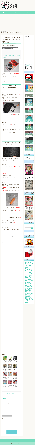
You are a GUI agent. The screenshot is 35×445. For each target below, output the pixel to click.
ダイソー (4, 47)
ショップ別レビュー (20, 12)
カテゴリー (26, 157)
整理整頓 (29, 293)
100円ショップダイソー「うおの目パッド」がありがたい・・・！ (5, 386)
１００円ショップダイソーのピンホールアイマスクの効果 (15, 369)
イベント (30, 267)
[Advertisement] (17, 23)
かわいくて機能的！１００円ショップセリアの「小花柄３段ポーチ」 (29, 134)
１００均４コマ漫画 (31, 12)
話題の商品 (29, 299)
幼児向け (28, 291)
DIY (26, 262)
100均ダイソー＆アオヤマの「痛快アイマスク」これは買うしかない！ (5, 378)
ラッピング (30, 279)
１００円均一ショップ (10, 47)
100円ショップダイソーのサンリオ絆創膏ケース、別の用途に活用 (10, 386)
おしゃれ (28, 264)
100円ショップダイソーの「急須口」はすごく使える (29, 128)
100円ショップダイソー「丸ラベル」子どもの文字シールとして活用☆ (29, 111)
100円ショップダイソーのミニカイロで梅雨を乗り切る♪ (15, 378)
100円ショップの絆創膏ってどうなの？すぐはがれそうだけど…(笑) (10, 378)
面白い (27, 302)
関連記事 (4, 57)
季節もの (30, 289)
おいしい (30, 262)
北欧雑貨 (31, 288)
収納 (26, 289)
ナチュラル (30, 275)
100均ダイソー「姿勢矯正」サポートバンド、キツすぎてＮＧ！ (15, 386)
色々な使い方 (29, 297)
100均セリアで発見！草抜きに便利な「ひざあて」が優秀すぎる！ (29, 120)
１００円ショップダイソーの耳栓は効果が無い (5, 361)
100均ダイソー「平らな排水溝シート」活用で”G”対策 (29, 104)
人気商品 (30, 282)
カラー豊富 (28, 270)
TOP (4, 31)
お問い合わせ (9, 12)
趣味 (29, 300)
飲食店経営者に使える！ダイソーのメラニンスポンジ (10, 369)
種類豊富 (28, 296)
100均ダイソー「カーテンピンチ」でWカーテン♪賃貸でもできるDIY (5, 369)
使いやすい (29, 283)
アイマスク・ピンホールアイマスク (8, 48)
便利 (29, 286)
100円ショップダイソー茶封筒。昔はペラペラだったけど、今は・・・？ (29, 90)
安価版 (27, 290)
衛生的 (27, 298)
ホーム (3, 12)
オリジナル (31, 269)
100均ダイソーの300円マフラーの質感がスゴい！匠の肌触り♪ (15, 361)
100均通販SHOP (14, 12)
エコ (28, 269)
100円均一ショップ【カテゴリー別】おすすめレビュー (29, 81)
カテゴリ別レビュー (26, 12)
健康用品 (16, 47)
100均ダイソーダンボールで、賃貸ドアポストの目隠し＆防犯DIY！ (29, 142)
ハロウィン (27, 276)
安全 (30, 290)
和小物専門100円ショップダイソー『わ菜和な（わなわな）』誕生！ (10, 361)
